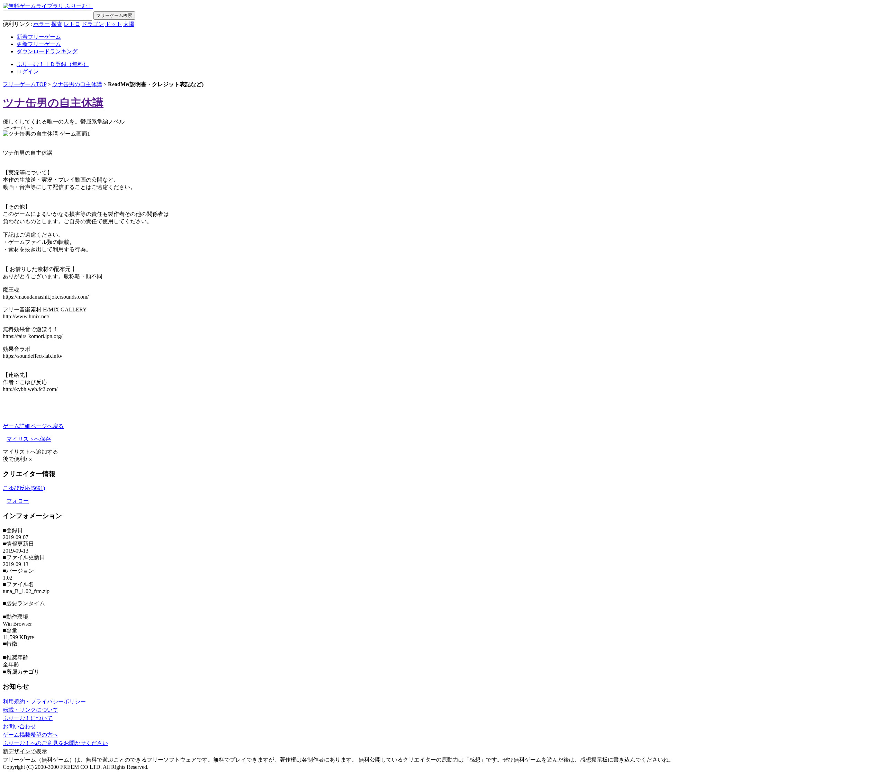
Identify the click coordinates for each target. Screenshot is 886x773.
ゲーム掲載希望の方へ (30, 735)
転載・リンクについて (30, 710)
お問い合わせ (19, 726)
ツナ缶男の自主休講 (77, 84)
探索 (56, 24)
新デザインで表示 (25, 751)
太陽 (128, 24)
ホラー (41, 24)
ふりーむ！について (28, 718)
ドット (113, 24)
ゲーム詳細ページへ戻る (33, 426)
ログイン (28, 71)
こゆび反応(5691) (24, 488)
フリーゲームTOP (24, 84)
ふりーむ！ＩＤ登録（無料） (53, 64)
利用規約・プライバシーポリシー (44, 701)
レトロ (72, 24)
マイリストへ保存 (29, 439)
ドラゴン (93, 24)
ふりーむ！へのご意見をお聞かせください (55, 743)
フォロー (18, 501)
